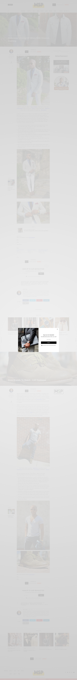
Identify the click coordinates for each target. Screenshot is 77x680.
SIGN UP (48, 342)
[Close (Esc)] (57, 329)
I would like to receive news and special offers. (49, 345)
